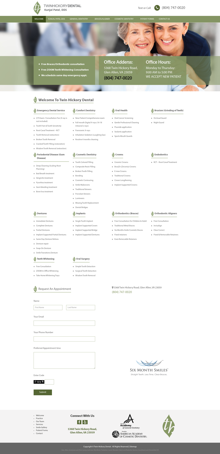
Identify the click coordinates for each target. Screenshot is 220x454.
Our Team (40, 422)
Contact (39, 434)
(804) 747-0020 (173, 8)
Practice (39, 419)
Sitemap (133, 447)
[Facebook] (79, 422)
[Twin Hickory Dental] (64, 8)
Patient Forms (42, 430)
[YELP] (85, 422)
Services (39, 424)
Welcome (40, 416)
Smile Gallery (41, 428)
